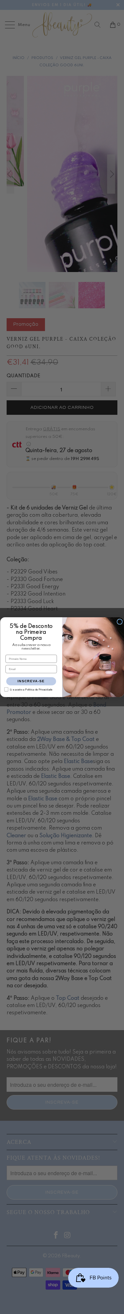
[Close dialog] (119, 621)
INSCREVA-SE (31, 681)
